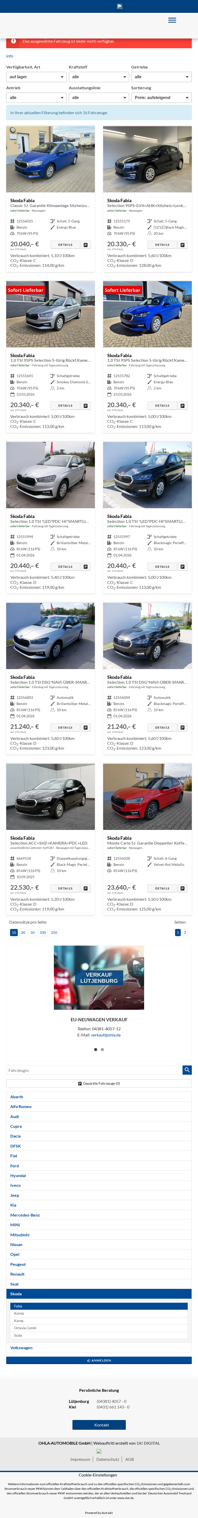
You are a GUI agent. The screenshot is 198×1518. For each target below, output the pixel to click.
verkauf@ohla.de (106, 1034)
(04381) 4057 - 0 (119, 6)
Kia (13, 1204)
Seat (14, 1283)
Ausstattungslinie (85, 87)
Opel (14, 1254)
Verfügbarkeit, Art (23, 66)
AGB (129, 1459)
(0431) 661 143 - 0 (113, 1406)
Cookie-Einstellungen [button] (98, 1474)
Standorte (78, 6)
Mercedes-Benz (25, 1214)
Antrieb (13, 87)
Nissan (16, 1244)
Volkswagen (21, 1347)
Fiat (13, 1155)
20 (23, 932)
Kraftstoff (78, 66)
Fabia (18, 1306)
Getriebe (139, 66)
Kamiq (19, 1313)
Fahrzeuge (57, 6)
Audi (14, 1116)
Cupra (16, 1126)
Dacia (15, 1135)
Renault (17, 1273)
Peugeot (18, 1264)
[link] (86, 245)
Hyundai (18, 1175)
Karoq (18, 1321)
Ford (14, 1165)
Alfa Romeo (20, 1106)
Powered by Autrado (99, 1513)
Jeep (14, 1195)
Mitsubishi (19, 1234)
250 (54, 932)
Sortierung (141, 87)
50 (32, 932)
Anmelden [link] (101, 1360)
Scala (18, 1335)
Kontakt (99, 6)
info (9, 55)
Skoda (16, 1293)
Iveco (15, 1185)
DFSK (15, 1145)
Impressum (80, 1459)
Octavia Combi (25, 1328)
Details (65, 245)
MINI (15, 1224)
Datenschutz (107, 1459)
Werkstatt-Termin (140, 6)
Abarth (16, 1096)
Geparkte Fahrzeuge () (101, 1083)
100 (43, 932)
